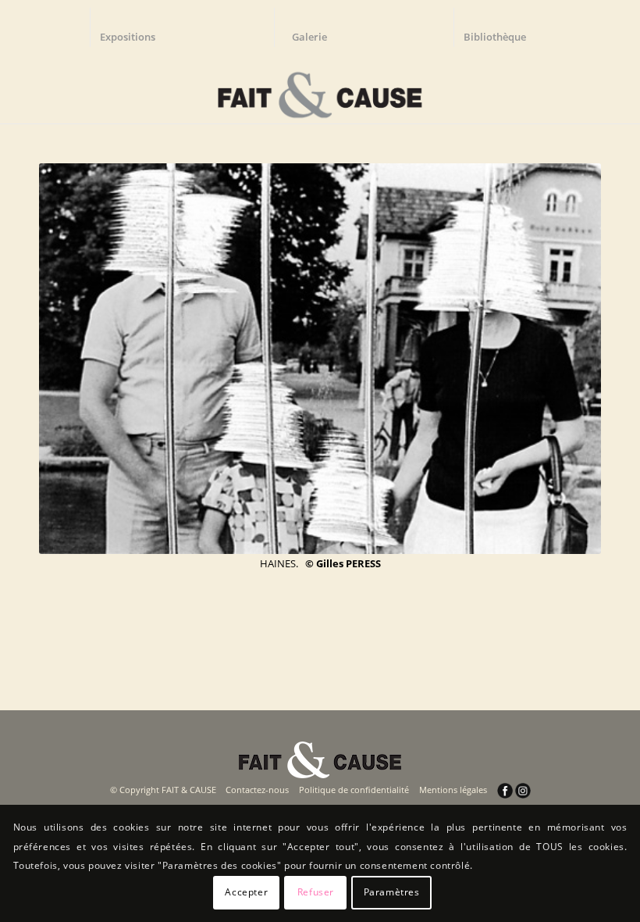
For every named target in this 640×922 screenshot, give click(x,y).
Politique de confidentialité (354, 789)
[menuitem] (135, 27)
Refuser (315, 892)
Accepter (246, 892)
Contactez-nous (257, 789)
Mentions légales (453, 789)
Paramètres (392, 892)
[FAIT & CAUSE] (319, 89)
